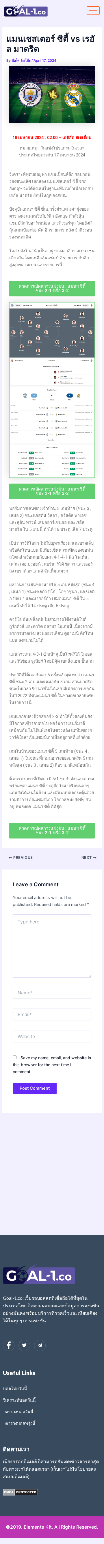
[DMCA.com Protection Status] (20, 1491)
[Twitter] (24, 1345)
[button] (51, 288)
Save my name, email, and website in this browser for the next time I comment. (52, 1064)
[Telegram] (40, 1345)
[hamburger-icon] (93, 10)
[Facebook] (8, 1345)
